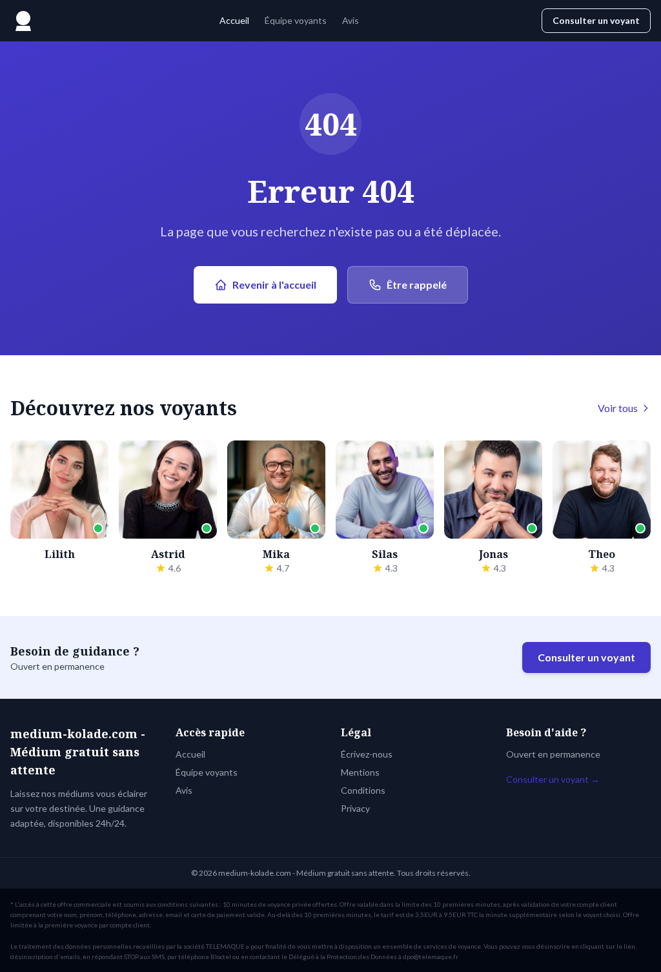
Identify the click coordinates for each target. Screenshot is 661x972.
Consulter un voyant (596, 20)
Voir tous (618, 408)
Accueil (234, 20)
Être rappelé (417, 284)
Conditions (363, 790)
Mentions (360, 772)
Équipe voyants (296, 20)
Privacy (355, 808)
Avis (350, 20)
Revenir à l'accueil (274, 284)
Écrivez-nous (366, 754)
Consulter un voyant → (553, 779)
